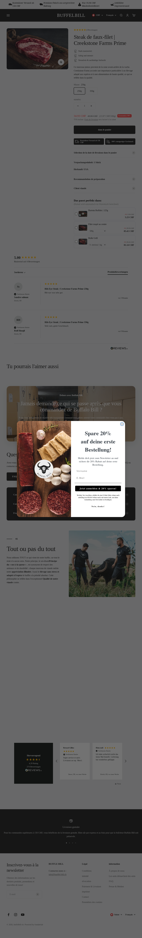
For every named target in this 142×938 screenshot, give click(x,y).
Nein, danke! (98, 506)
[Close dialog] (122, 424)
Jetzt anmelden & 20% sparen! (98, 488)
